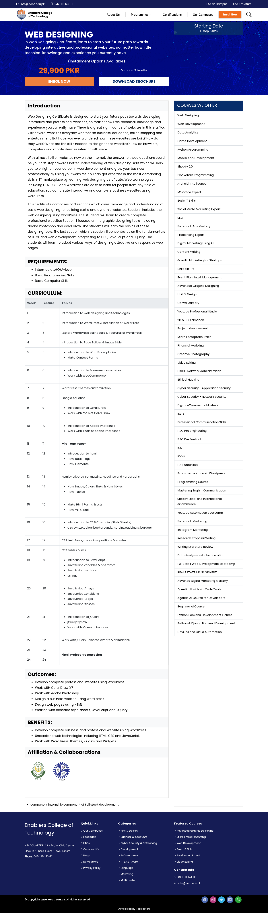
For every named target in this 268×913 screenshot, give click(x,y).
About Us (113, 14)
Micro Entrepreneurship (191, 837)
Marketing (127, 874)
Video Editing (185, 861)
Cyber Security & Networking (139, 843)
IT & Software (129, 861)
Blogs (86, 855)
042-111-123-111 (64, 4)
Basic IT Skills (185, 849)
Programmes (139, 14)
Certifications (172, 14)
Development (129, 849)
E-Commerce (129, 855)
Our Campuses (203, 14)
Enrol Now (230, 14)
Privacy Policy (91, 868)
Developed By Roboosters (134, 909)
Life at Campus (217, 4)
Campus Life (91, 849)
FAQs (86, 843)
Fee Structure (242, 4)
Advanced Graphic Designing (195, 830)
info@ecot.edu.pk (32, 4)
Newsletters (90, 861)
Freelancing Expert (188, 855)
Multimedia (128, 880)
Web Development (189, 843)
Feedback (89, 837)
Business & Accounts (134, 837)
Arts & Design (129, 830)
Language (127, 868)
